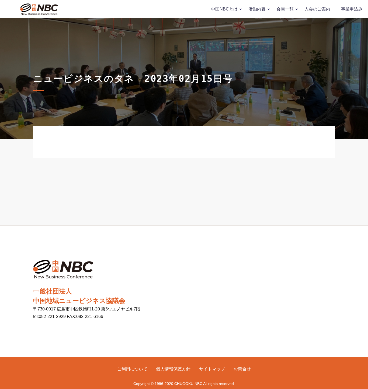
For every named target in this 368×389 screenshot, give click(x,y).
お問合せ (242, 369)
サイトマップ (212, 369)
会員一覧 (285, 9)
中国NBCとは (224, 9)
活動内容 (257, 9)
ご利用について (132, 369)
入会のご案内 (317, 9)
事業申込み (352, 9)
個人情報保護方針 (173, 369)
